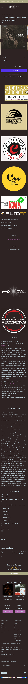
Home (3, 623)
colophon (16, 638)
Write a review (14, 573)
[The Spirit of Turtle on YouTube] (25, 673)
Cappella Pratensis (7, 14)
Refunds (16, 632)
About (3, 632)
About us (16, 628)
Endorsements (17, 640)
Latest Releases (5, 630)
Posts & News (4, 628)
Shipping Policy (18, 634)
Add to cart (20, 611)
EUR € (3, 672)
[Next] (26, 40)
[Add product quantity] (3, 66)
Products (3, 625)
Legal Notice (17, 636)
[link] (4, 345)
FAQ (15, 625)
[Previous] (1, 40)
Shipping (12, 76)
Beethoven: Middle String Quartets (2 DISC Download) (7, 598)
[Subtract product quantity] (8, 66)
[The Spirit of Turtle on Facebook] (24, 673)
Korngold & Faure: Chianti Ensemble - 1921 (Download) (20, 598)
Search (16, 623)
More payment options (14, 74)
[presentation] (1, 596)
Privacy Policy (17, 630)
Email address (6, 663)
